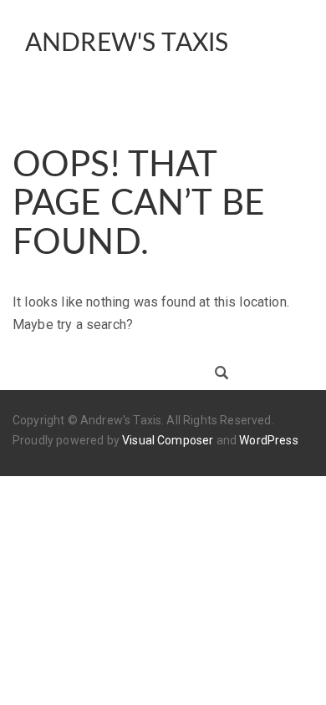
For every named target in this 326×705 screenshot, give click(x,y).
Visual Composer (167, 440)
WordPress (268, 440)
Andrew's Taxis (126, 43)
